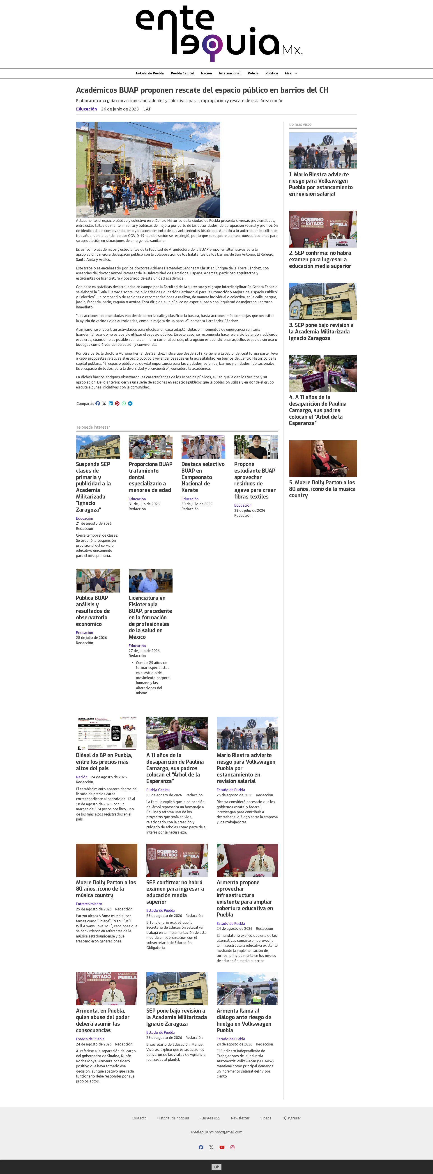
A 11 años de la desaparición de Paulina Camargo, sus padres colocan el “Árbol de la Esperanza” (175, 768)
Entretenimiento (89, 904)
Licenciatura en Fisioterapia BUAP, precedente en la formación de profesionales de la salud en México (150, 618)
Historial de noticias (173, 1118)
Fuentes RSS (210, 1118)
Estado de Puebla (150, 73)
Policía (253, 73)
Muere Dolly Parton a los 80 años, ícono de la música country (106, 889)
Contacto (139, 1118)
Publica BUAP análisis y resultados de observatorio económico (93, 611)
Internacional (230, 73)
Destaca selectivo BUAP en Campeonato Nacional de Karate (203, 477)
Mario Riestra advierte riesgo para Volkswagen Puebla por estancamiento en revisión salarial (321, 184)
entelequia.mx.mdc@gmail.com (216, 1132)
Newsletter (240, 1118)
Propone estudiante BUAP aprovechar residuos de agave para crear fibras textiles (255, 480)
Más (288, 73)
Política (272, 73)
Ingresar (294, 1118)
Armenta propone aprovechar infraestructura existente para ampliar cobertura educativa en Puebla (245, 899)
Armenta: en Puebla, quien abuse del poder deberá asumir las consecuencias (103, 1020)
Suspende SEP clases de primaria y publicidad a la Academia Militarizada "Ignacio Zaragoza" (93, 487)
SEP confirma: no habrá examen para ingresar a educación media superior (175, 892)
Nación (206, 73)
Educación (86, 108)
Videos (265, 1118)
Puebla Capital (182, 73)
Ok (216, 1167)
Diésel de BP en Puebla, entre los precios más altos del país (104, 762)
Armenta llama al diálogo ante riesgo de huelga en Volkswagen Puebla (244, 1020)
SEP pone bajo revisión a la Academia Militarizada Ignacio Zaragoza (176, 1017)
